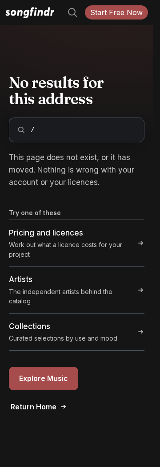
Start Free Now (116, 12)
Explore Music (43, 378)
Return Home (33, 406)
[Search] (69, 12)
